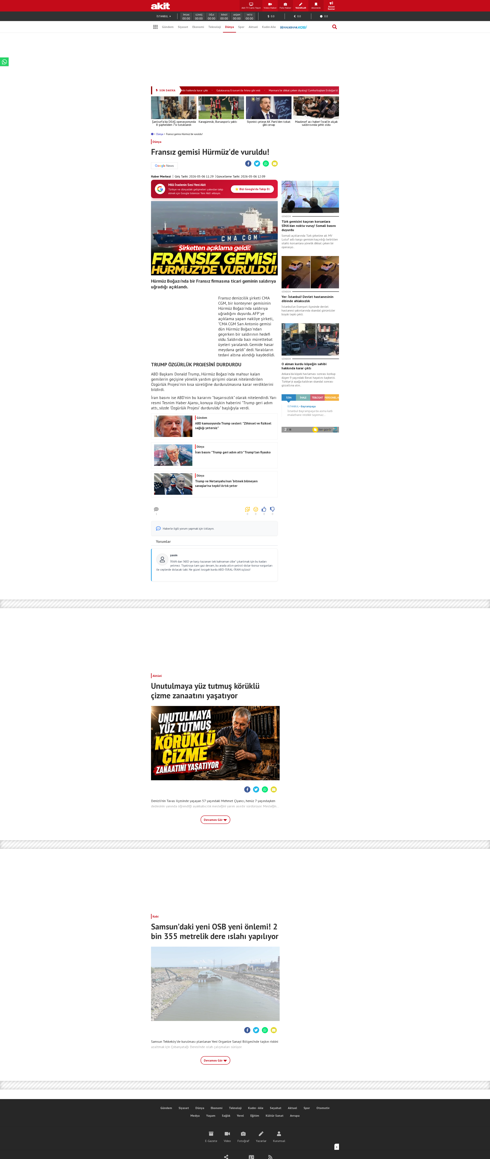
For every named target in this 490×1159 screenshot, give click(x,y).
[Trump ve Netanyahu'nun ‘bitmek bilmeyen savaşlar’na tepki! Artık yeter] (214, 494)
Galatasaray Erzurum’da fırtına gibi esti (227, 90)
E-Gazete (211, 1141)
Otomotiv (323, 1108)
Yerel (240, 1115)
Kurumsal (279, 1141)
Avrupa (295, 1115)
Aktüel (157, 676)
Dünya (229, 27)
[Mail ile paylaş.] (274, 164)
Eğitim (254, 1115)
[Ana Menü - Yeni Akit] (155, 27)
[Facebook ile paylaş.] (248, 164)
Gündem (168, 27)
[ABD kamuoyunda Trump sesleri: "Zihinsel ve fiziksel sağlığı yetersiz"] (214, 436)
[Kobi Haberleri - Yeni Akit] (293, 27)
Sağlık (226, 1115)
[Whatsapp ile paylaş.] (265, 164)
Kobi (155, 916)
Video (227, 1141)
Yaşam (210, 1115)
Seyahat (275, 1108)
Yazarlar (261, 1141)
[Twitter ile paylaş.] (257, 164)
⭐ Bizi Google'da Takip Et (252, 189)
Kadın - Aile (255, 1108)
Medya (195, 1115)
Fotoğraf (243, 1141)
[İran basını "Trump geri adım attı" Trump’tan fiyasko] (214, 465)
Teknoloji (214, 27)
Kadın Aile (269, 27)
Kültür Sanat (274, 1115)
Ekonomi (198, 27)
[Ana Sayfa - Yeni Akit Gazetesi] (160, 5)
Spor (241, 27)
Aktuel (253, 27)
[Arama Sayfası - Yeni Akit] (334, 27)
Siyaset (183, 27)
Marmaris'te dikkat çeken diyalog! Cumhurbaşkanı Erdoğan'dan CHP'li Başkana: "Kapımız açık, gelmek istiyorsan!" (321, 90)
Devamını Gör (213, 820)
